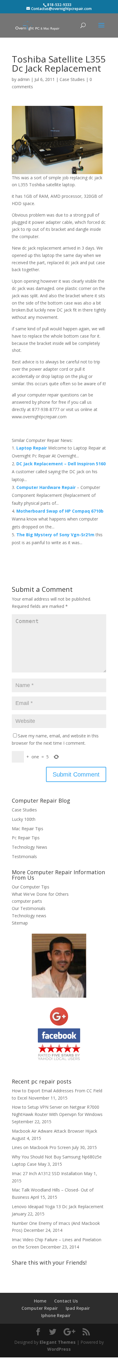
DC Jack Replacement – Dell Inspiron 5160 (61, 464)
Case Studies (72, 79)
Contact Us (66, 1301)
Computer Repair (39, 1308)
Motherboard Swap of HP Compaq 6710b (59, 511)
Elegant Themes (58, 1342)
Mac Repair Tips (27, 828)
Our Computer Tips (30, 887)
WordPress (59, 1349)
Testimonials (24, 856)
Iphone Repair (55, 1315)
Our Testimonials (28, 908)
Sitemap (20, 923)
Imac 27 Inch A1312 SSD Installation (47, 1173)
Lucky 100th (23, 819)
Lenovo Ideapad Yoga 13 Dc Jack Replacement (57, 1206)
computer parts (27, 901)
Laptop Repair (32, 448)
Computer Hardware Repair (46, 487)
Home (40, 1301)
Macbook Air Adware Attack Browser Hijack (54, 1131)
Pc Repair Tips (26, 838)
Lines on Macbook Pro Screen (41, 1147)
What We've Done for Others (40, 894)
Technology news (29, 915)
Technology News (29, 847)
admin (24, 79)
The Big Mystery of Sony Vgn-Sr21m (56, 535)
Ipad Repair (78, 1308)
